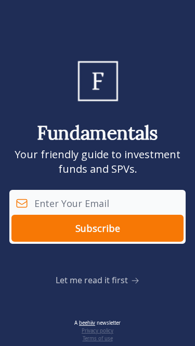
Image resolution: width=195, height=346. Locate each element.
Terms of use (98, 338)
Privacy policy (97, 330)
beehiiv (87, 323)
